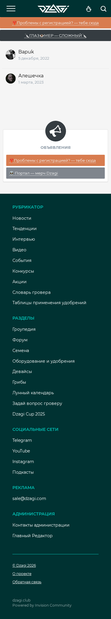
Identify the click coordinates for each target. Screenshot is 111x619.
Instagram (23, 461)
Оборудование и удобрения (43, 361)
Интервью (23, 239)
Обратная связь (26, 582)
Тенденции (24, 228)
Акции (19, 281)
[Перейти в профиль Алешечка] (11, 79)
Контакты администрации (41, 525)
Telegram (22, 440)
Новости (21, 218)
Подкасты (23, 472)
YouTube (21, 451)
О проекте (21, 573)
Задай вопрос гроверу (37, 403)
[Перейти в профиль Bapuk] (11, 55)
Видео (19, 250)
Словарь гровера (31, 292)
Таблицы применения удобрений (49, 302)
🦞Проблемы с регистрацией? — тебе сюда (55, 22)
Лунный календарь (33, 392)
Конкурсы (23, 271)
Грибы (19, 382)
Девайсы (22, 371)
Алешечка (31, 76)
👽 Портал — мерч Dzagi (33, 173)
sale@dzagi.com (29, 498)
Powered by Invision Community (42, 605)
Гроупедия (24, 329)
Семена (20, 350)
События (21, 260)
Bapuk (26, 52)
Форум (20, 340)
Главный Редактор (32, 535)
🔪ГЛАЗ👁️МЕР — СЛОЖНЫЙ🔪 (56, 35)
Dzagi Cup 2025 (28, 414)
